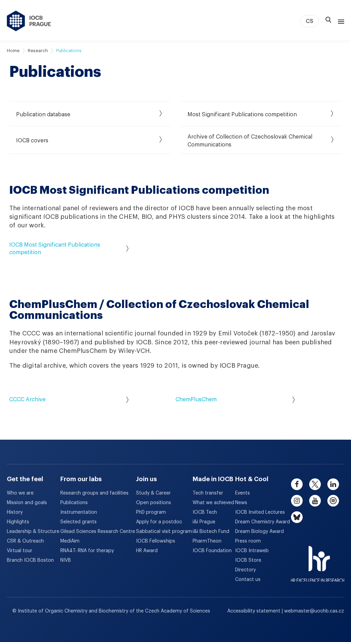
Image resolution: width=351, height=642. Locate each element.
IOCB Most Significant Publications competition (54, 248)
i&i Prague (204, 522)
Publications (74, 502)
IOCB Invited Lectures (260, 512)
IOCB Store (248, 560)
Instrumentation (78, 512)
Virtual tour (19, 550)
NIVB (65, 560)
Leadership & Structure (33, 531)
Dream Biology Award (259, 531)
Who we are (20, 493)
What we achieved (213, 502)
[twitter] (315, 484)
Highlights (18, 522)
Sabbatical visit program (164, 531)
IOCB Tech (205, 512)
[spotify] (333, 501)
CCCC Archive (27, 399)
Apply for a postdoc (159, 522)
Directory (245, 570)
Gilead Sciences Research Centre (97, 531)
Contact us (248, 579)
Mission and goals (27, 502)
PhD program (151, 512)
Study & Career (153, 493)
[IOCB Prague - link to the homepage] (29, 21)
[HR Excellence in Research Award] (317, 559)
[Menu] (339, 21)
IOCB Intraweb (252, 550)
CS (309, 21)
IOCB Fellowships (155, 541)
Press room (248, 541)
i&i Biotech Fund (211, 531)
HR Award (147, 550)
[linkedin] (333, 484)
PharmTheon (207, 541)
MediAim (70, 541)
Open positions (153, 502)
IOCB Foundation (212, 550)
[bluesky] (297, 517)
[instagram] (297, 501)
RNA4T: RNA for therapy (87, 550)
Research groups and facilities (94, 493)
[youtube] (315, 501)
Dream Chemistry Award (262, 522)
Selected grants (78, 522)
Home (13, 50)
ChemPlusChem (196, 399)
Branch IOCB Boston (30, 560)
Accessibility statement (254, 611)
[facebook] (297, 484)
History (15, 512)
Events (242, 493)
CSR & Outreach (25, 541)
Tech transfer (208, 493)
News (241, 502)
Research (38, 50)
